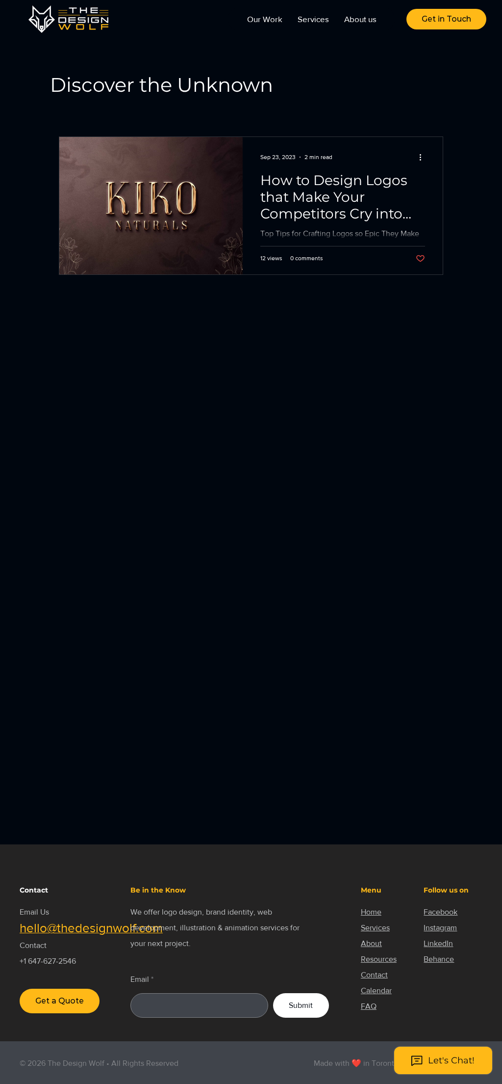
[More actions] (423, 157)
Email (139, 979)
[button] (446, 19)
